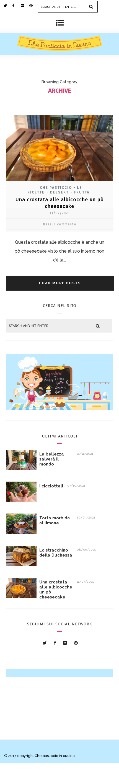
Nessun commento (59, 224)
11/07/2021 (60, 213)
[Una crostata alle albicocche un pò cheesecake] (59, 182)
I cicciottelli (51, 486)
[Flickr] (25, 5)
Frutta (82, 192)
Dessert (59, 192)
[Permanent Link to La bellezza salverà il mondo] (21, 468)
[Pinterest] (33, 5)
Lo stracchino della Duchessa (55, 553)
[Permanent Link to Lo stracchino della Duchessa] (21, 564)
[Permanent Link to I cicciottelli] (21, 500)
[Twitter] (8, 5)
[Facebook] (16, 5)
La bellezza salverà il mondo (51, 459)
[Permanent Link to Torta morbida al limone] (21, 532)
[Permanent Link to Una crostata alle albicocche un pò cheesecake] (21, 596)
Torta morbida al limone (54, 520)
